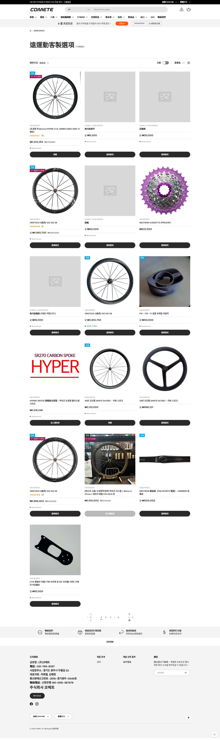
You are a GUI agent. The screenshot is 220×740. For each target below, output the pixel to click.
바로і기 (122, 23)
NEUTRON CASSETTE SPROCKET (155, 222)
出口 (142, 17)
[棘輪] (110, 190)
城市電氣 (127, 662)
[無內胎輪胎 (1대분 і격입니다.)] (55, 281)
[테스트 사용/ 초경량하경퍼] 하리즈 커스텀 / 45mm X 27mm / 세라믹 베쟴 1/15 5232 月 (108, 492)
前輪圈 (142, 129)
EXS (153, 17)
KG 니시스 (37, 696)
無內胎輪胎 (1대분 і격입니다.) (43, 313)
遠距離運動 (66, 17)
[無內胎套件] (110, 97)
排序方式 (34, 62)
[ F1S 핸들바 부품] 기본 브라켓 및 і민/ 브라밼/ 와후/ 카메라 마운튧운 (54, 583)
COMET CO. (40, 729)
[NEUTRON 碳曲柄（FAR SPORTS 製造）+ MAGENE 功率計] (164, 459)
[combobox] (116, 9)
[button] (188, 9)
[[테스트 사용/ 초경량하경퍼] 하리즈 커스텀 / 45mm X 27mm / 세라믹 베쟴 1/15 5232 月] (110, 459)
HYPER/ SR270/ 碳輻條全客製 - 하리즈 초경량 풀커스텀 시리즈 (55, 402)
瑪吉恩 (108, 17)
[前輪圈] (164, 97)
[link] (89, 617)
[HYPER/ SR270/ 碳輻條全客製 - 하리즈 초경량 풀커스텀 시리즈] (55, 369)
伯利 (120, 17)
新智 (32, 17)
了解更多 (67, 2)
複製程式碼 (155, 23)
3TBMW (81, 17)
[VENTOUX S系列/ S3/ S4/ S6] (55, 190)
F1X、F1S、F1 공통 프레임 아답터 (154, 313)
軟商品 (131, 17)
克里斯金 (95, 17)
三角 (52, 17)
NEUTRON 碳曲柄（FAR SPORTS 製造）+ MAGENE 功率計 (164, 492)
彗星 (42, 17)
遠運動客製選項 (39, 31)
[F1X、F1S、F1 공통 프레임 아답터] (164, 281)
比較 (159, 62)
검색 (99, 662)
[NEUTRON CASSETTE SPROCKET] (164, 190)
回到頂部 (110, 642)
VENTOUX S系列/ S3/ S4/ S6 (43, 222)
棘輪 (87, 222)
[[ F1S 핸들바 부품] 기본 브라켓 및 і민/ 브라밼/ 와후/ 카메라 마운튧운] (55, 550)
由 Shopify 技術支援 (51, 729)
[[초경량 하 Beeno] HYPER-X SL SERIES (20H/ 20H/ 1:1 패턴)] (55, 97)
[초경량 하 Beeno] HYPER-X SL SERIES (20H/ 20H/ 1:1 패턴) (55, 130)
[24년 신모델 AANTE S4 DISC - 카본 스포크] (110, 369)
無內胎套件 (90, 129)
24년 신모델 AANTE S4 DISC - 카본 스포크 (104, 400)
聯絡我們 (162, 17)
